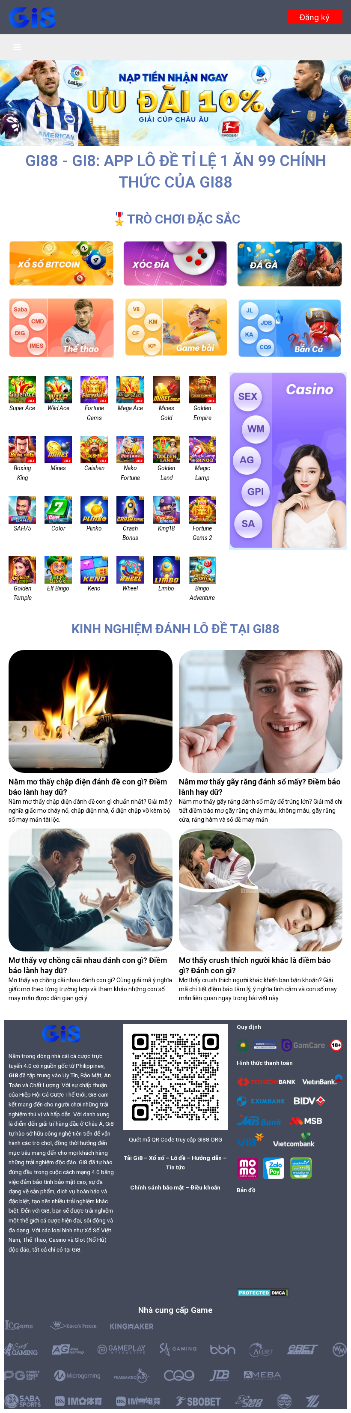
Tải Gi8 (133, 1157)
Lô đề (178, 1157)
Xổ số (156, 1157)
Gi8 (13, 1075)
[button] (314, 17)
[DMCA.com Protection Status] (263, 1292)
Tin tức (175, 1167)
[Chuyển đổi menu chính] (17, 47)
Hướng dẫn (207, 1157)
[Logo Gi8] (61, 1033)
